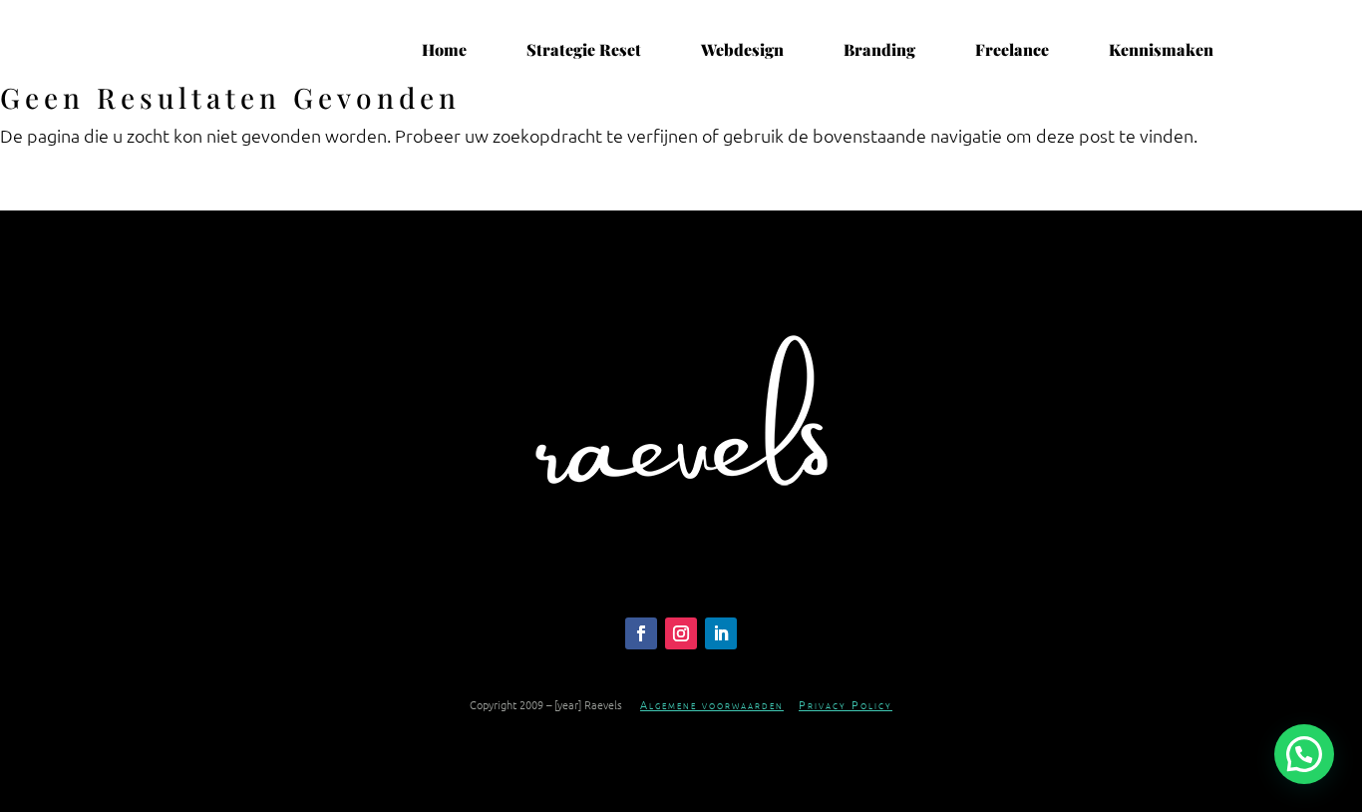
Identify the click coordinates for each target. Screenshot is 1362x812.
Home (444, 50)
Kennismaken (1161, 50)
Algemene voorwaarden (712, 704)
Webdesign (742, 50)
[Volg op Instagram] (681, 633)
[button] (1304, 754)
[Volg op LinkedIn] (721, 633)
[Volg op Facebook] (641, 633)
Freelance (1012, 50)
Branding (879, 50)
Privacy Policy (845, 704)
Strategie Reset (583, 50)
